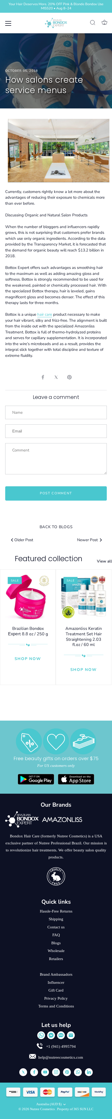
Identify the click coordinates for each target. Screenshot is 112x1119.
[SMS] (61, 1035)
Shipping (56, 919)
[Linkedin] (89, 1072)
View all (104, 561)
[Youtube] (45, 1072)
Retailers (56, 959)
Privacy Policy (56, 998)
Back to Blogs (56, 526)
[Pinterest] (67, 1072)
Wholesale (56, 951)
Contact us (56, 927)
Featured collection (48, 559)
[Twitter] (23, 1072)
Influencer (56, 982)
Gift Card (56, 990)
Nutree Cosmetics (42, 1109)
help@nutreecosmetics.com (60, 1057)
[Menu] (8, 23)
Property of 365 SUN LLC (75, 1109)
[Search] (93, 23)
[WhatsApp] (41, 1035)
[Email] (71, 1035)
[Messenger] (51, 1035)
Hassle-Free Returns (56, 911)
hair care (44, 314)
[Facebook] (34, 1072)
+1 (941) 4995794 (60, 1046)
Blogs (56, 943)
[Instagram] (56, 1072)
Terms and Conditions (56, 1006)
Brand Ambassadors (56, 974)
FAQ (56, 935)
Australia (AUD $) (48, 1104)
